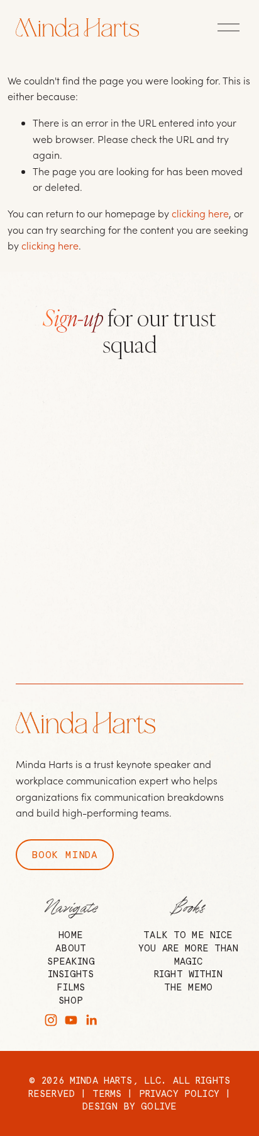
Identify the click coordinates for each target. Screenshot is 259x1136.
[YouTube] (71, 1020)
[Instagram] (51, 1020)
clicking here (200, 213)
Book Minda (64, 855)
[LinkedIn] (91, 1020)
